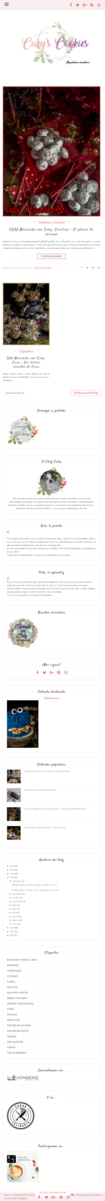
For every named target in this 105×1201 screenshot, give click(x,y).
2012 (12, 935)
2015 (12, 877)
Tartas (11, 1047)
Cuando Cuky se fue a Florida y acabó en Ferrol (47, 771)
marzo (15, 916)
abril (14, 912)
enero (15, 924)
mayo (14, 909)
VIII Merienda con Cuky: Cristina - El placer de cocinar (51, 232)
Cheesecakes (14, 970)
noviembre (17, 894)
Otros (10, 1009)
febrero (15, 920)
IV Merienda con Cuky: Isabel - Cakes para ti (45, 828)
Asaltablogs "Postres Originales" (40, 790)
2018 (12, 866)
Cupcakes (26, 351)
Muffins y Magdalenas (20, 1003)
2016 (12, 873)
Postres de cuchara (19, 1025)
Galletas (12, 987)
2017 (12, 870)
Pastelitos (13, 1020)
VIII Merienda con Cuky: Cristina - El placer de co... (35, 885)
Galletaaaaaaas (51, 698)
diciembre (16, 881)
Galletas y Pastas (51, 222)
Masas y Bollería (17, 998)
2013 (12, 931)
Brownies (12, 965)
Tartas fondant (17, 1052)
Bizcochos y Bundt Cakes (22, 959)
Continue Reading (51, 256)
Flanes (11, 981)
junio (14, 905)
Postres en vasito (17, 1030)
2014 (12, 927)
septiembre (17, 901)
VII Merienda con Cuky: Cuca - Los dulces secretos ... (36, 890)
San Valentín (15, 1041)
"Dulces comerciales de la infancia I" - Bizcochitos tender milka (55, 809)
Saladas (11, 1036)
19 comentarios (42, 267)
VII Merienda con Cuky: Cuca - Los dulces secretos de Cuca (26, 362)
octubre (16, 897)
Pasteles (12, 1014)
